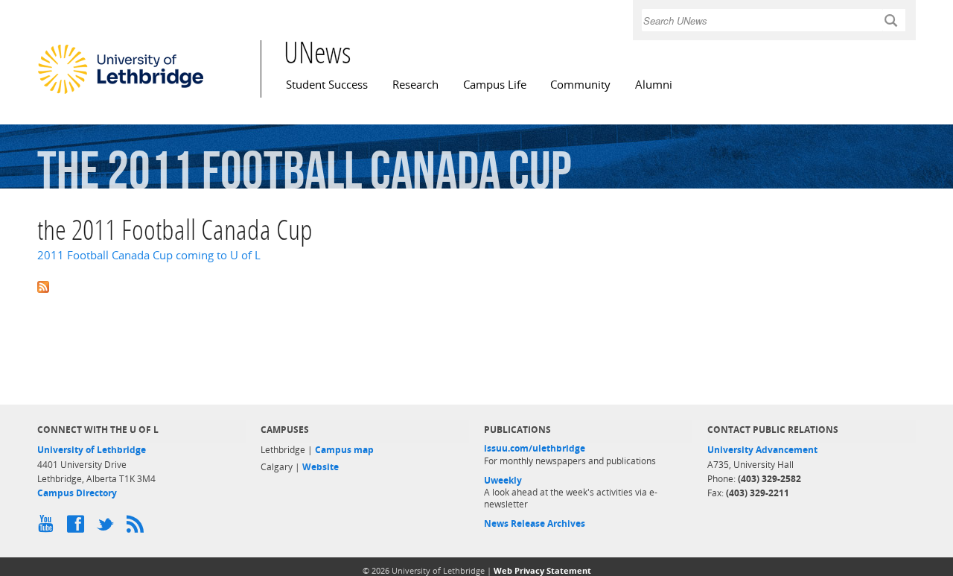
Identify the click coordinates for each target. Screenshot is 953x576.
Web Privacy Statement (542, 570)
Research (415, 84)
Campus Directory (77, 493)
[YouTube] (48, 527)
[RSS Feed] (138, 527)
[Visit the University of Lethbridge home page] (120, 93)
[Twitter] (108, 527)
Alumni (653, 84)
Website (320, 466)
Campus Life (494, 84)
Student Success (327, 84)
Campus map (344, 449)
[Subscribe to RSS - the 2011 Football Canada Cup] (476, 285)
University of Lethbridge (91, 449)
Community (580, 84)
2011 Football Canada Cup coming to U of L (149, 255)
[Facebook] (78, 527)
